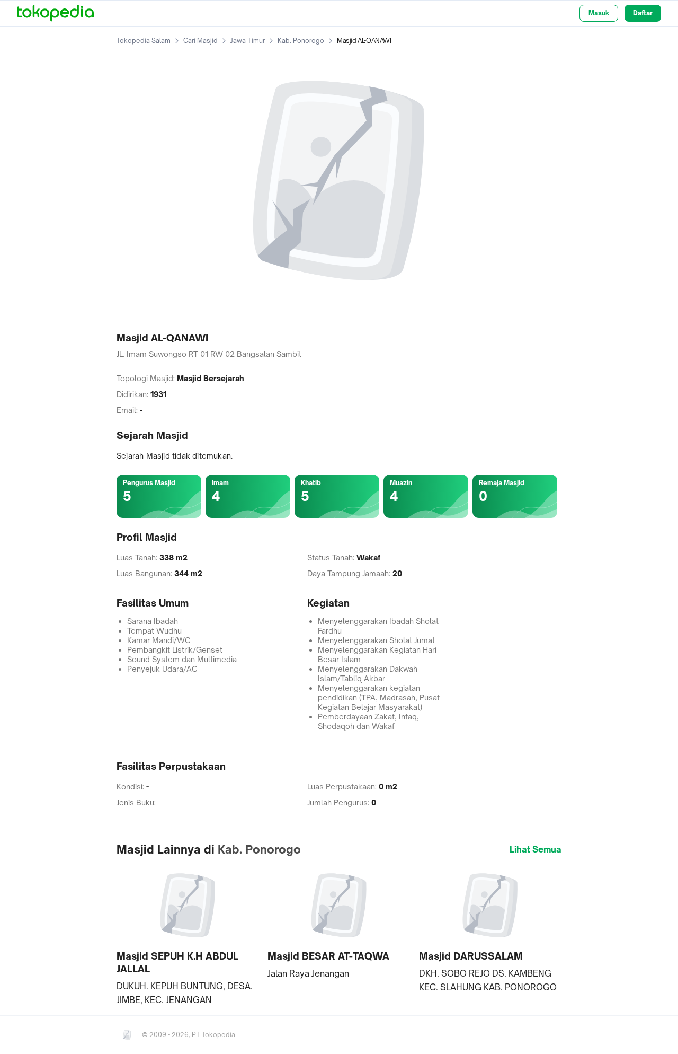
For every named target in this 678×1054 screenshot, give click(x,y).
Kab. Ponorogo (301, 41)
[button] (188, 935)
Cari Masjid (200, 41)
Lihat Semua (535, 849)
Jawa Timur (247, 41)
